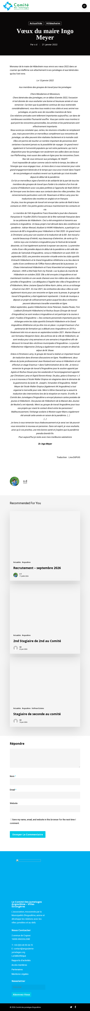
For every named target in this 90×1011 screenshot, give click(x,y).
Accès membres (19, 965)
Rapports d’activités (21, 960)
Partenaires (17, 969)
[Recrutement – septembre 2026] (45, 546)
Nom (13, 776)
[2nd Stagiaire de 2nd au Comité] (45, 619)
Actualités (36, 23)
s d (35, 44)
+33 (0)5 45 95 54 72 (23, 945)
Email (13, 789)
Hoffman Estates (38, 708)
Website (14, 803)
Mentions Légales (20, 974)
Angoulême (26, 562)
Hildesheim (53, 23)
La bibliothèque (19, 956)
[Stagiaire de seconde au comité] (45, 692)
